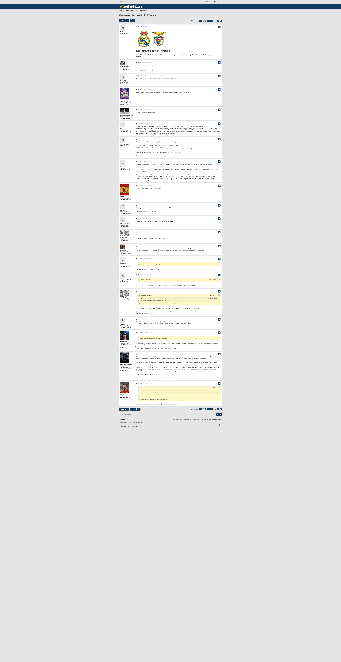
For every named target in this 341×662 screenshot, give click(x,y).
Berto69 (123, 81)
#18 (138, 332)
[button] (200, 21)
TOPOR (122, 324)
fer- (121, 129)
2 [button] (205, 21)
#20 (138, 383)
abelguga (123, 237)
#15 (138, 274)
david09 (123, 250)
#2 (138, 62)
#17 (138, 319)
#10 (138, 205)
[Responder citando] (219, 27)
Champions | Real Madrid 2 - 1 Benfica (137, 15)
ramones (123, 210)
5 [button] (212, 21)
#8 (138, 161)
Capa (122, 197)
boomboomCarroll (126, 115)
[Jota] (122, 394)
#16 (138, 291)
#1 (138, 27)
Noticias (123, 32)
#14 (138, 258)
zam (121, 100)
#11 (138, 218)
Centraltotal (124, 144)
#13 (138, 246)
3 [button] (207, 21)
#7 (138, 139)
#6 (138, 123)
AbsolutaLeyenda (126, 364)
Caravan (123, 166)
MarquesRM (124, 66)
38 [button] (218, 21)
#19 (138, 354)
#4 (138, 89)
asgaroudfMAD (125, 280)
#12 (138, 232)
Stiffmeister (124, 341)
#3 (138, 76)
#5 (138, 109)
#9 (138, 185)
